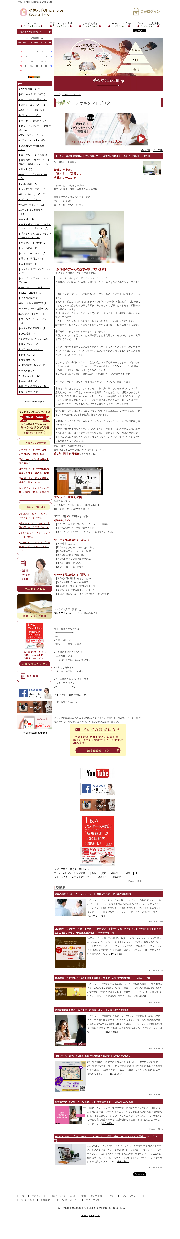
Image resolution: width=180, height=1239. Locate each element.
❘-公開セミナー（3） (29, 115)
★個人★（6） (25, 169)
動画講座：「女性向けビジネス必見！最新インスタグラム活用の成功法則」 (94, 978)
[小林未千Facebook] (98, 789)
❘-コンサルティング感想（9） (34, 154)
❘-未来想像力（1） (28, 264)
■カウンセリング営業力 (75, 873)
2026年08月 (35, 38)
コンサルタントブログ (119, 23)
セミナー (92, 869)
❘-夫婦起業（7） (27, 360)
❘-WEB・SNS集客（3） (31, 292)
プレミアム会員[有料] (148, 23)
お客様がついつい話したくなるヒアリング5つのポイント (84, 1101)
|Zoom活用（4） (26, 219)
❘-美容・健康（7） (28, 381)
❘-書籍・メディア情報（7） (32, 99)
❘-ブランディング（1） (30, 349)
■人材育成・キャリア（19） (32, 314)
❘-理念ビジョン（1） (29, 344)
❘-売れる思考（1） (28, 248)
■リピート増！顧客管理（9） (33, 303)
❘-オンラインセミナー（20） (33, 120)
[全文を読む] (98, 915)
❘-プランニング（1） (29, 199)
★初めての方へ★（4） (30, 89)
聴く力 (73, 869)
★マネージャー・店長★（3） (33, 308)
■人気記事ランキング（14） (32, 365)
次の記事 (158, 150)
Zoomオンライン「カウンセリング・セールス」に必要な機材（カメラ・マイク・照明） (100, 1136)
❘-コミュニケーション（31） (33, 253)
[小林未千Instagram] (98, 805)
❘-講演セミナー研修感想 (108, 877)
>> (42, 38)
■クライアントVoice (82, 877)
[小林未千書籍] (98, 840)
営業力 (64, 869)
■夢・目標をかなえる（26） (32, 194)
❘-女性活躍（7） (27, 333)
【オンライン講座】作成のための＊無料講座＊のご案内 (83, 1056)
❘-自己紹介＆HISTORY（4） (33, 94)
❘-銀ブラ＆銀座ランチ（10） (33, 386)
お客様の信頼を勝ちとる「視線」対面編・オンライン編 (83, 1010)
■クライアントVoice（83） (32, 140)
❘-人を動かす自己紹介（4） (32, 189)
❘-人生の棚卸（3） (28, 183)
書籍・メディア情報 (61, 23)
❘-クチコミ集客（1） (29, 298)
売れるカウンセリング (30, 32)
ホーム (84, 1215)
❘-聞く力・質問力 (99, 873)
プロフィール (31, 23)
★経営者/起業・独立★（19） (33, 339)
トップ (57, 94)
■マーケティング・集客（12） (34, 287)
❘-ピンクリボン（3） (29, 391)
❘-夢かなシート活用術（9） (32, 242)
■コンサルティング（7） (31, 135)
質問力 (82, 869)
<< (27, 38)
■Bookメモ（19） (27, 370)
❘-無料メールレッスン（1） (32, 104)
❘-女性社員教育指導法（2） (32, 328)
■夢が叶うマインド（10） (31, 204)
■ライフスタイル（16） (30, 376)
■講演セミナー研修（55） (31, 110)
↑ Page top (94, 1215)
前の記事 (145, 150)
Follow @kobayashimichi (34, 732)
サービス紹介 (90, 23)
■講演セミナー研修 (120, 873)
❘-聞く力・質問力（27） (31, 258)
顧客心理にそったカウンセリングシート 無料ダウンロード (85, 894)
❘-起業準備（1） (27, 354)
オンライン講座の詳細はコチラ (72, 694)
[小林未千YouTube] (98, 773)
